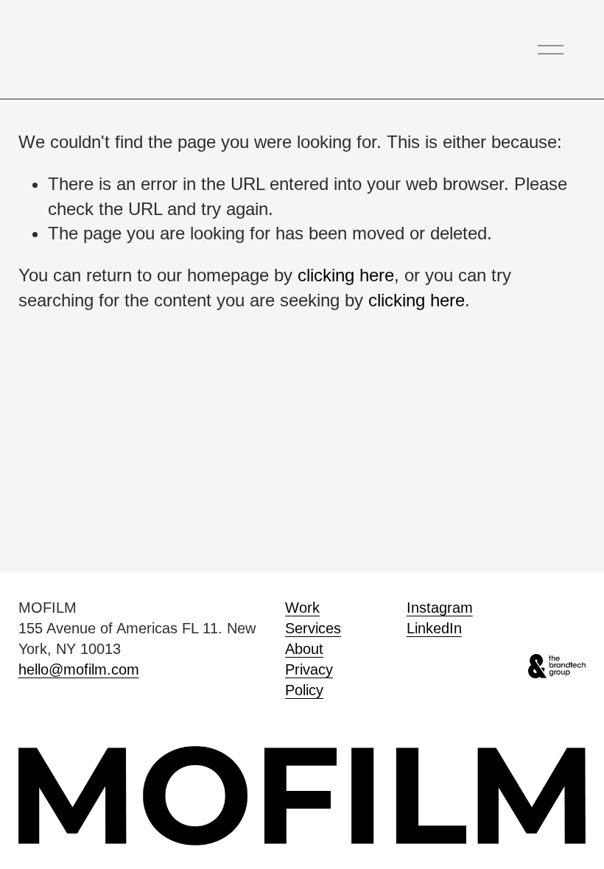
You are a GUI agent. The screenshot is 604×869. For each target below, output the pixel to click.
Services (313, 628)
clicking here (346, 275)
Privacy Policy (309, 679)
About (304, 649)
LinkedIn (434, 628)
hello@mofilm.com (78, 669)
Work (302, 607)
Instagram (440, 607)
